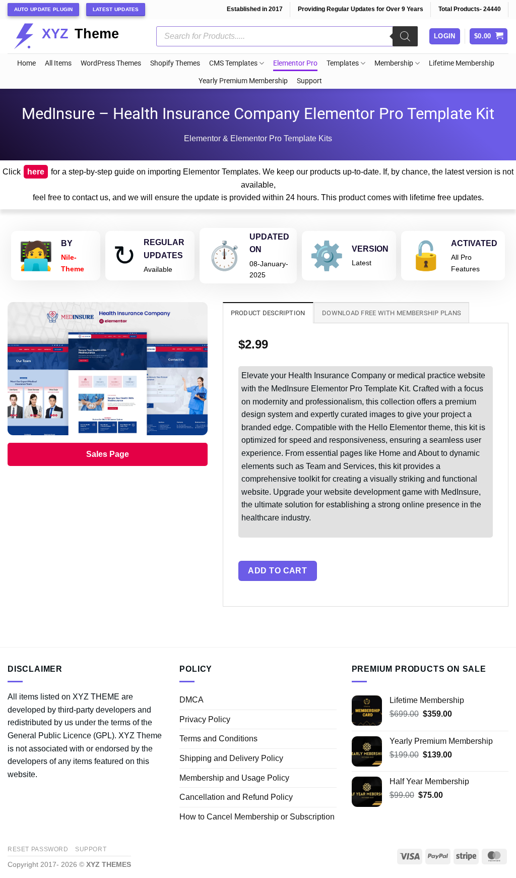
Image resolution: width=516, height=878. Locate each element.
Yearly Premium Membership (243, 81)
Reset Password (38, 849)
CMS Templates (233, 63)
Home (26, 63)
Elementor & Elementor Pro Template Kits (258, 138)
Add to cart (277, 570)
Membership (393, 63)
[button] (489, 36)
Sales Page (107, 454)
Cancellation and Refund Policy (236, 797)
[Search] (405, 36)
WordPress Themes (111, 63)
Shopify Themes (175, 63)
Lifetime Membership (461, 63)
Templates (343, 63)
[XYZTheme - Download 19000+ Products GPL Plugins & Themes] (74, 36)
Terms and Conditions (218, 738)
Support (309, 81)
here (35, 171)
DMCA (191, 699)
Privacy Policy (204, 719)
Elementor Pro (295, 63)
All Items (58, 63)
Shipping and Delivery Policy (231, 758)
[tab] (268, 312)
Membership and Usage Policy (234, 778)
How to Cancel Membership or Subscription (257, 816)
